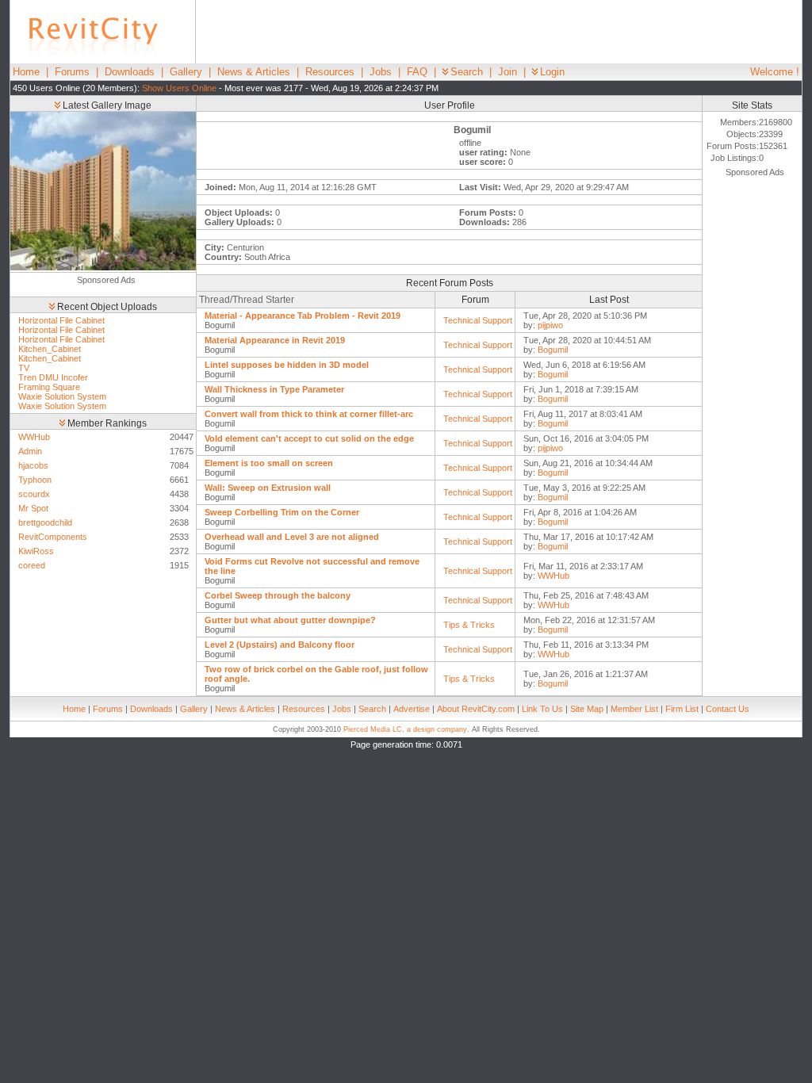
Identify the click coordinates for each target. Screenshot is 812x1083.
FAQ (417, 72)
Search (466, 72)
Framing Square (49, 387)
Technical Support (477, 320)
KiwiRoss (36, 551)
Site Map (586, 709)
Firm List (682, 709)
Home (26, 72)
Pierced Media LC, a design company (405, 729)
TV (23, 368)
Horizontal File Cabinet (61, 320)
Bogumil (553, 349)
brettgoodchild (45, 522)
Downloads (130, 72)
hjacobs (33, 465)
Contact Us (727, 709)
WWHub (34, 437)
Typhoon (35, 479)
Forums (72, 72)
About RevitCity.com (476, 709)
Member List (634, 709)
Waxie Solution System (62, 396)
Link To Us (542, 709)
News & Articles (253, 72)
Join (507, 72)
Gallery (186, 72)
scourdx (34, 494)
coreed (31, 565)
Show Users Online (179, 88)
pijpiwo (550, 325)
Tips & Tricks (469, 625)
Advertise (411, 709)
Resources (329, 72)
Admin (30, 451)
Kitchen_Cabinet (49, 349)
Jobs (381, 72)
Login (552, 72)
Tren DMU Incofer (53, 377)
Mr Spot (33, 508)
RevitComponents (52, 537)
